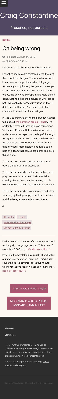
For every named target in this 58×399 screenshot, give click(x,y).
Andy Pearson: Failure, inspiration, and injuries (30, 303)
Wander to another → (39, 249)
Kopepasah (48, 383)
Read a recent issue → (14, 270)
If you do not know (33, 288)
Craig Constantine (29, 15)
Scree (6, 39)
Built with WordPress (13, 383)
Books (10, 217)
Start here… (10, 335)
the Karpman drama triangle (31, 121)
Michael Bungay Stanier (17, 227)
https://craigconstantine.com (30, 356)
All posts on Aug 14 (17, 60)
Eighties (36, 383)
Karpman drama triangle (17, 222)
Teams (21, 217)
